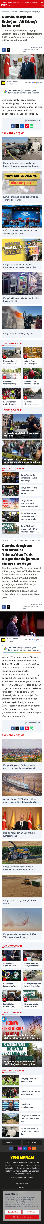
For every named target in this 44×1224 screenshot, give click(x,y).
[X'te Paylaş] (8, 50)
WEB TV (9, 1142)
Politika (14, 12)
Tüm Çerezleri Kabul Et (22, 1217)
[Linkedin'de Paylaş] (22, 126)
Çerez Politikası (13, 1212)
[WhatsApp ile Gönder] (31, 126)
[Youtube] (29, 1148)
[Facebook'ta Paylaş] (4, 50)
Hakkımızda (22, 1183)
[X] (15, 1148)
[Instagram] (20, 1148)
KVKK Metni (31, 1212)
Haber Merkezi (12, 82)
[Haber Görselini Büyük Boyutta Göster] (22, 66)
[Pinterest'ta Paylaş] (27, 126)
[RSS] (34, 1148)
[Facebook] (11, 1148)
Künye (22, 1187)
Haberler (5, 12)
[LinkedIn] (25, 1148)
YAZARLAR (31, 1142)
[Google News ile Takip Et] (37, 82)
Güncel (13, 540)
